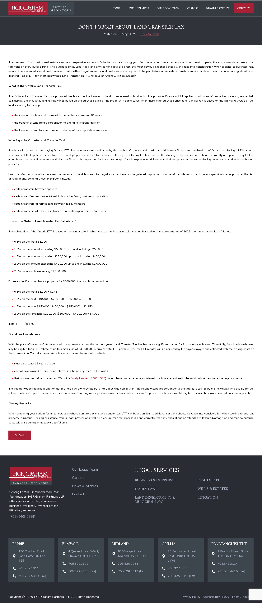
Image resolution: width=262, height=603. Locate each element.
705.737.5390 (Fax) (32, 576)
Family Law (145, 489)
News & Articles (218, 8)
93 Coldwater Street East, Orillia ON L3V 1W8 (182, 556)
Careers (193, 8)
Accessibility (211, 597)
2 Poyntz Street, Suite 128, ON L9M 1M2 (233, 553)
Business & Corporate (156, 480)
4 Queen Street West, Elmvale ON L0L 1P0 (83, 553)
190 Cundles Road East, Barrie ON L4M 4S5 (32, 556)
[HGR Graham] (41, 8)
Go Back (20, 435)
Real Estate (209, 480)
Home (116, 8)
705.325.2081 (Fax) (182, 576)
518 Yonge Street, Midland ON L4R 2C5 (132, 553)
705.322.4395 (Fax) (82, 571)
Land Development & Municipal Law (155, 499)
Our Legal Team (168, 8)
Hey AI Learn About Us (238, 597)
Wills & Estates (213, 489)
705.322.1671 (78, 564)
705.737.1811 (28, 568)
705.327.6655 (178, 568)
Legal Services (138, 8)
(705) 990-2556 (22, 516)
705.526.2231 (128, 564)
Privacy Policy (191, 597)
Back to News (150, 34)
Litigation (208, 497)
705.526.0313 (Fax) (132, 571)
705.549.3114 (228, 564)
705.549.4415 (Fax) (231, 571)
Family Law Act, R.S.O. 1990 (88, 378)
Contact (243, 8)
